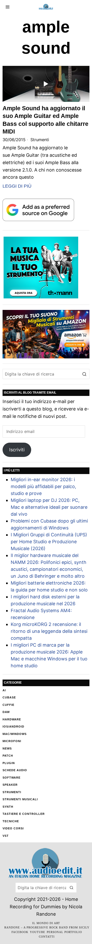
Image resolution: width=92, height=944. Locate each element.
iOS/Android (13, 726)
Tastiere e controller (24, 813)
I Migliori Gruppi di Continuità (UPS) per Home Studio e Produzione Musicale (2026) (49, 541)
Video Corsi (13, 828)
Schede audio (15, 770)
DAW (6, 711)
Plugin (9, 763)
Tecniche (11, 821)
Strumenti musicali (20, 799)
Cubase (9, 697)
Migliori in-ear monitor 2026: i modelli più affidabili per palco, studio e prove (43, 486)
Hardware (12, 719)
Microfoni (12, 741)
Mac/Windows (15, 733)
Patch (8, 755)
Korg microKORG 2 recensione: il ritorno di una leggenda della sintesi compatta (49, 631)
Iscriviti (17, 449)
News (7, 748)
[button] (84, 374)
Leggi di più (17, 186)
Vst (6, 835)
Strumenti (39, 139)
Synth (8, 806)
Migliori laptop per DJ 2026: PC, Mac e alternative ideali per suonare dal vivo (49, 507)
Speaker (10, 784)
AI (4, 690)
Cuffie (8, 704)
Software (11, 777)
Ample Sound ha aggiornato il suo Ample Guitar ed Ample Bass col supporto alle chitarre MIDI (45, 120)
